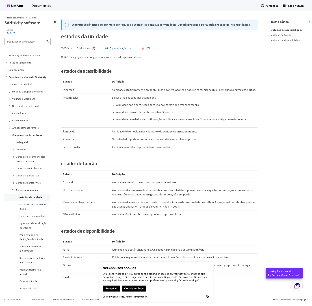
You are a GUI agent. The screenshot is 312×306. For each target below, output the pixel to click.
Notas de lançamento (20, 62)
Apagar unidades (29, 288)
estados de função (281, 35)
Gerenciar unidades (27, 190)
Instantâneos (19, 113)
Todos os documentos (14, 17)
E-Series (32, 17)
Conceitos (21, 149)
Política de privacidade (63, 299)
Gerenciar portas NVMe (28, 182)
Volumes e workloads (23, 98)
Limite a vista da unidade (33, 216)
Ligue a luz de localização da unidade (33, 225)
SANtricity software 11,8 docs (24, 55)
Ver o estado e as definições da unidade (31, 237)
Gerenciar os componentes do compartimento (31, 159)
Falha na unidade (28, 281)
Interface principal (22, 84)
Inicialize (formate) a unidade (30, 272)
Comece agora (17, 69)
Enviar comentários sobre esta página (290, 299)
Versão (10, 30)
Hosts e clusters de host (25, 106)
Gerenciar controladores (29, 168)
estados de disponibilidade (286, 40)
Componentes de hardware (27, 135)
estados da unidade (31, 197)
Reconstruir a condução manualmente (32, 260)
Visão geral (22, 142)
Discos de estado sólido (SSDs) (33, 206)
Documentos (41, 5)
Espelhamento (20, 120)
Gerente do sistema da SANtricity (27, 77)
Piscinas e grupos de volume (27, 91)
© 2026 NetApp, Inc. (13, 299)
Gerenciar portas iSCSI (28, 175)
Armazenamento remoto (25, 127)
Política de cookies (90, 299)
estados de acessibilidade (287, 29)
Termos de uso (37, 299)
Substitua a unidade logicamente (30, 248)
